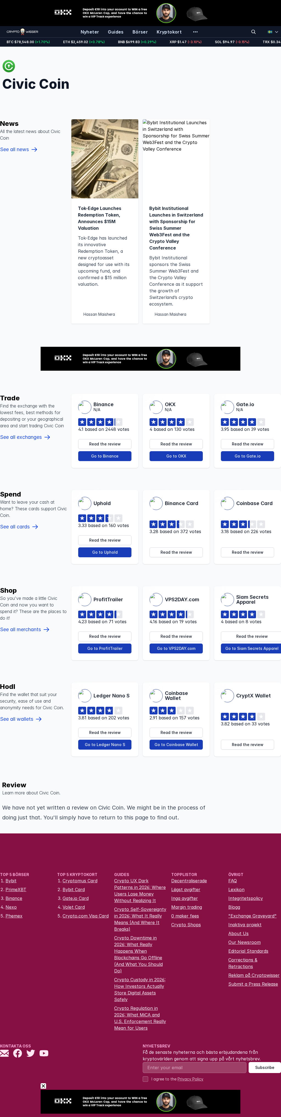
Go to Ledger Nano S (105, 744)
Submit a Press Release (253, 984)
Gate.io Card (76, 898)
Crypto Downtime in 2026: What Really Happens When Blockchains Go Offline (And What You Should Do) (138, 954)
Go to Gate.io (248, 456)
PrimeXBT (15, 889)
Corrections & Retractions (242, 963)
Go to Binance (105, 456)
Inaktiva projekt (245, 924)
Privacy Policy (190, 1079)
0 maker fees (185, 916)
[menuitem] (90, 32)
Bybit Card (74, 889)
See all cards (15, 527)
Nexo (11, 907)
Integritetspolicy (245, 898)
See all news (14, 149)
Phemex (14, 916)
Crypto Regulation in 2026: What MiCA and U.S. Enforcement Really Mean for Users (140, 1018)
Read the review (105, 444)
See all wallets (16, 719)
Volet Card (74, 907)
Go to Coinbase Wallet (176, 744)
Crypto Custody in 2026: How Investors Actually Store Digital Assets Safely (139, 989)
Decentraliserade (189, 880)
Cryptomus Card (80, 880)
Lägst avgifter (185, 889)
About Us (238, 933)
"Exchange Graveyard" (252, 916)
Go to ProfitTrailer (104, 648)
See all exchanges (21, 437)
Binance (13, 898)
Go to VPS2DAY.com (176, 648)
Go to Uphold (105, 552)
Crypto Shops (186, 924)
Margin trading (186, 907)
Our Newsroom (244, 942)
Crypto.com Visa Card (86, 916)
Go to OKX (176, 456)
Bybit (10, 880)
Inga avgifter (184, 898)
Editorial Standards (248, 951)
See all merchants (20, 629)
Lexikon (236, 889)
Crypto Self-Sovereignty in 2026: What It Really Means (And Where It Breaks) (140, 919)
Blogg (234, 907)
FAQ (232, 880)
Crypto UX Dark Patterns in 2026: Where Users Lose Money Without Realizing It (140, 890)
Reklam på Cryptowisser (254, 975)
